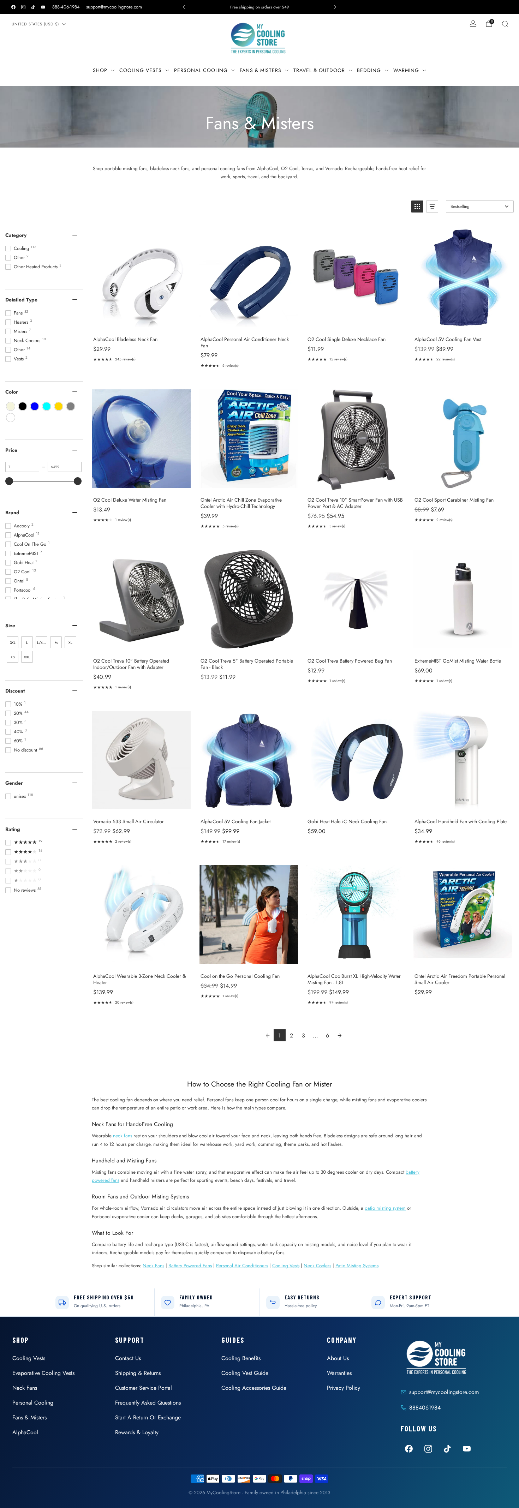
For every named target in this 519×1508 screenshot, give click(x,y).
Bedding (369, 70)
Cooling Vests (140, 70)
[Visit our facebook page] (13, 7)
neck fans (122, 1135)
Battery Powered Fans (190, 1265)
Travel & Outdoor (319, 70)
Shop (100, 70)
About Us (338, 1358)
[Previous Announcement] (184, 7)
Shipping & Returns (138, 1373)
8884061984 (425, 1408)
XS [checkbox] (12, 657)
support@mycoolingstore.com (114, 7)
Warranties (339, 1373)
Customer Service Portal (143, 1388)
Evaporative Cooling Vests (43, 1373)
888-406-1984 (66, 7)
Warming (406, 70)
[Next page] (340, 1035)
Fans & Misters (260, 70)
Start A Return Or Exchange (148, 1417)
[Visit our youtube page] (43, 7)
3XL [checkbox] (13, 642)
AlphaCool (25, 1432)
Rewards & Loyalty (137, 1432)
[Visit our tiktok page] (33, 7)
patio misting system (385, 1207)
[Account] (473, 23)
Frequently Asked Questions (148, 1403)
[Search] (504, 23)
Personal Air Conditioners (242, 1265)
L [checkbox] (27, 642)
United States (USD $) (35, 24)
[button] (417, 207)
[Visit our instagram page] (23, 7)
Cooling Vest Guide (244, 1373)
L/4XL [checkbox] (42, 642)
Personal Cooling (201, 70)
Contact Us (128, 1358)
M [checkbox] (56, 642)
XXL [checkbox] (27, 657)
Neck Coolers (317, 1265)
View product (141, 323)
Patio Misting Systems (356, 1265)
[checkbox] (10, 406)
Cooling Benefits (241, 1358)
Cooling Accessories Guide (253, 1388)
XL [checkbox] (70, 642)
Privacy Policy (343, 1388)
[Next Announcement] (335, 7)
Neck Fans (153, 1265)
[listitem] (259, 7)
